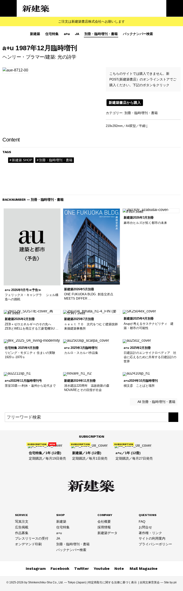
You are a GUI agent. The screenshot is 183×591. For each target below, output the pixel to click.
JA (77, 34)
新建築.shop (22, 160)
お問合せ (145, 527)
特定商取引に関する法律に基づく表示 (112, 582)
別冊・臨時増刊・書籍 (101, 34)
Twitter (81, 568)
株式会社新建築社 (36, 8)
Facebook (60, 568)
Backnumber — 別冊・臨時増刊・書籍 (33, 199)
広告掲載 (21, 527)
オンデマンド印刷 (28, 544)
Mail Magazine (144, 568)
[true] (173, 417)
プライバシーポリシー (155, 544)
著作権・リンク (150, 533)
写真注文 (21, 521)
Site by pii (170, 582)
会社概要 (104, 521)
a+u (67, 34)
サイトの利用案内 (152, 538)
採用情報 (104, 527)
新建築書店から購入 (125, 102)
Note (119, 568)
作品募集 (21, 533)
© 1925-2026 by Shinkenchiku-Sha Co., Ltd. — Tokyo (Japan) (46, 582)
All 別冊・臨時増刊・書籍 (156, 402)
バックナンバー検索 (138, 34)
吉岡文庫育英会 (150, 582)
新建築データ (107, 533)
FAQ (142, 521)
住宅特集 (52, 34)
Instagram (36, 568)
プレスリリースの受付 (31, 538)
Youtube (102, 568)
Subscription (91, 436)
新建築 (35, 34)
